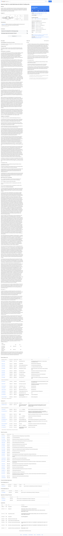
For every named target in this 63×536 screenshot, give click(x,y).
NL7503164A (3, 381)
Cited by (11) (40, 34)
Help (42, 534)
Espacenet (33, 37)
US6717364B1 (3, 449)
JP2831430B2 (3, 442)
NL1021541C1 (3, 473)
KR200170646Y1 (4, 459)
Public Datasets (31, 534)
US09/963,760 (3, 498)
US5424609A (3, 372)
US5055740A (3, 365)
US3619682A (3, 361)
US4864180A (3, 383)
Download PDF (35, 10)
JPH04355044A (4, 477)
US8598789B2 (3, 450)
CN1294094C (3, 414)
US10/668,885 (3, 492)
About (21, 534)
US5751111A (3, 375)
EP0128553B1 (3, 468)
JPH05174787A (4, 389)
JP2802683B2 (3, 452)
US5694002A (3, 374)
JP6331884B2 (3, 425)
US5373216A (3, 465)
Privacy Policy (38, 534)
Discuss (40, 37)
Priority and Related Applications (39, 35)
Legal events (44, 34)
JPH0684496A (3, 391)
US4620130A (3, 463)
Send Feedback (25, 534)
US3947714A (3, 363)
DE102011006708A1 (4, 423)
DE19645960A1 (4, 394)
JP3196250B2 (3, 387)
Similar (45, 10)
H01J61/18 (3, 24)
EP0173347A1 (3, 461)
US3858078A (3, 444)
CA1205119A (3, 455)
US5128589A (3, 368)
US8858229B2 (3, 417)
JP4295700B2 (3, 409)
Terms (35, 534)
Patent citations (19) (35, 34)
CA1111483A (3, 439)
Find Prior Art (40, 10)
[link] (15, 25)
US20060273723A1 (4, 404)
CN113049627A (4, 427)
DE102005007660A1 (4, 411)
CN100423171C (4, 470)
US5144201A (3, 437)
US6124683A (3, 377)
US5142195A (3, 447)
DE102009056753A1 (4, 419)
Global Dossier (37, 37)
